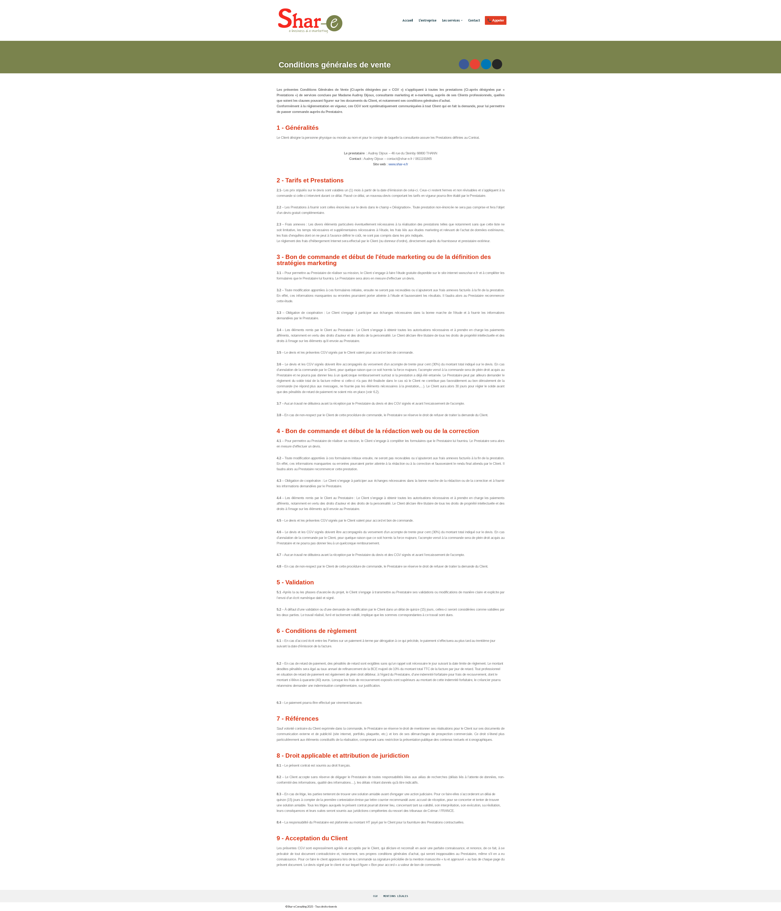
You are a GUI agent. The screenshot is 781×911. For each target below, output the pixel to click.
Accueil (407, 20)
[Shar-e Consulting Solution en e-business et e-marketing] (310, 20)
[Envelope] (475, 64)
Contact (474, 20)
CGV (375, 896)
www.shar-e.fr (398, 164)
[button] (462, 20)
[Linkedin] (486, 64)
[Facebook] (464, 64)
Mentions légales (395, 896)
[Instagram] (497, 64)
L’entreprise (427, 20)
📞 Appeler (495, 20)
